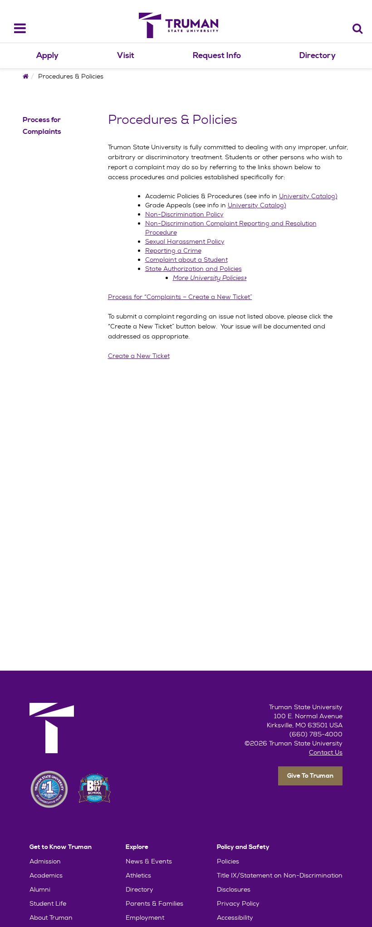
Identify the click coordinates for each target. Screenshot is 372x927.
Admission (45, 861)
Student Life (47, 903)
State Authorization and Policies (193, 269)
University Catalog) (308, 196)
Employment (145, 917)
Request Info (217, 55)
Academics (46, 875)
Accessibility (235, 917)
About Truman (51, 917)
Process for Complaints (42, 125)
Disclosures (233, 889)
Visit (125, 55)
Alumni (39, 889)
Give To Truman (310, 776)
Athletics (138, 875)
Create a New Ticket (139, 356)
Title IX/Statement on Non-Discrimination (280, 875)
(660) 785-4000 (316, 734)
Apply (47, 55)
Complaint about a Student (186, 259)
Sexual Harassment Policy (185, 241)
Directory (317, 55)
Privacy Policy (238, 903)
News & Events (149, 861)
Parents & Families (154, 903)
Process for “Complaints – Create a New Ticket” (180, 297)
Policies (228, 861)
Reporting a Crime (173, 250)
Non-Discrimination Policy (184, 214)
